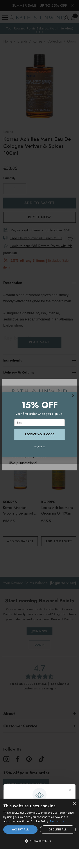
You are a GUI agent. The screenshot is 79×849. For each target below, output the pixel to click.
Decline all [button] (57, 829)
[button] (39, 841)
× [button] (74, 803)
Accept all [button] (20, 829)
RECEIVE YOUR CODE (39, 434)
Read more (57, 821)
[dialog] (39, 824)
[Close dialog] (73, 395)
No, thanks (39, 446)
